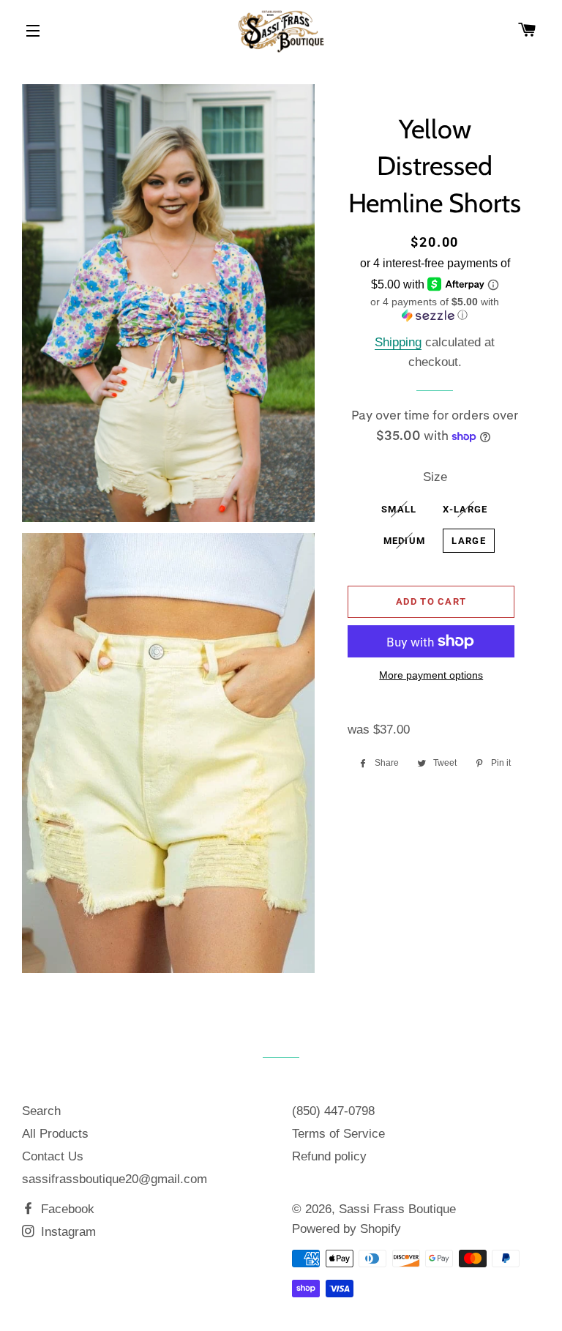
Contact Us (52, 1156)
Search (41, 1111)
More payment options (431, 675)
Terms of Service (338, 1134)
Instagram (66, 1232)
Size (435, 477)
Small (399, 509)
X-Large (465, 509)
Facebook (65, 1209)
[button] (434, 308)
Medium (404, 540)
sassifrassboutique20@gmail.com (114, 1179)
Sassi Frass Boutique (397, 1209)
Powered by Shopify (346, 1229)
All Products (55, 1134)
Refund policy (329, 1156)
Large (469, 540)
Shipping (398, 342)
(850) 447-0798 (333, 1111)
